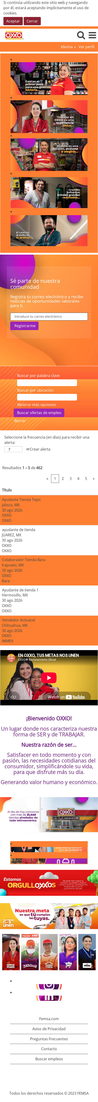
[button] (92, 35)
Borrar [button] (20, 420)
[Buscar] (81, 35)
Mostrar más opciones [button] (36, 404)
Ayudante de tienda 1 (20, 590)
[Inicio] (12, 35)
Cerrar (32, 21)
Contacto (49, 1048)
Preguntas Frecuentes (49, 1038)
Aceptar (13, 21)
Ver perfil (86, 47)
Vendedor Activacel (18, 620)
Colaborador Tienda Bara (23, 559)
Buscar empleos (49, 1058)
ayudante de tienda (18, 529)
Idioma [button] (67, 47)
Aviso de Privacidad (49, 1028)
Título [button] (7, 490)
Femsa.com (49, 1018)
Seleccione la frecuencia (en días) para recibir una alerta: (46, 440)
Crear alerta (39, 449)
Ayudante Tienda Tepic (21, 499)
